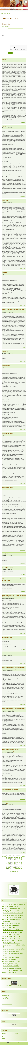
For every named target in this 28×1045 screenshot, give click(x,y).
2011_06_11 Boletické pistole (11, 951)
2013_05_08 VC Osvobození (11, 925)
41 (17, 859)
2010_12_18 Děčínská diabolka (12, 968)
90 (16, 866)
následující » (24, 856)
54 (6, 862)
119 (11, 871)
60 (16, 862)
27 (11, 858)
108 (17, 868)
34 (6, 859)
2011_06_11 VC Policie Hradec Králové (14, 949)
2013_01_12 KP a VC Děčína (11, 927)
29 (14, 858)
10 (16, 855)
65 (8, 863)
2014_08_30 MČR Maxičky (10, 906)
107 (15, 868)
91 (17, 866)
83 (21, 864)
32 (19, 858)
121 (15, 871)
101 (18, 867)
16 (9, 857)
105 (10, 868)
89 (14, 866)
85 (8, 866)
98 (13, 867)
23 (21, 857)
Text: (3, 35)
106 (12, 868)
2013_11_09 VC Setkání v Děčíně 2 (13, 915)
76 (9, 864)
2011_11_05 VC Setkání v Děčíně (12, 940)
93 (21, 866)
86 (9, 866)
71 (17, 863)
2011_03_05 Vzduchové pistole (11, 961)
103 (6, 868)
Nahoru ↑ (20, 1042)
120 (13, 871)
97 (11, 867)
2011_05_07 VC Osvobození (11, 957)
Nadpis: (3, 31)
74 (6, 864)
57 (11, 862)
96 (9, 867)
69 (14, 863)
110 (21, 868)
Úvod (2, 13)
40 (16, 859)
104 (8, 868)
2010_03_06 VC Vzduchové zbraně (13, 970)
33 (21, 858)
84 (6, 866)
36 (9, 859)
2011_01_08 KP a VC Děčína (11, 966)
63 (21, 862)
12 (19, 855)
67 (11, 863)
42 (19, 859)
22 (19, 857)
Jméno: (3, 29)
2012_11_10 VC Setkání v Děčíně (12, 932)
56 (9, 862)
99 (14, 867)
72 (19, 863)
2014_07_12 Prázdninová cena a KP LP (14, 908)
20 (16, 857)
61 (17, 862)
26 (9, 858)
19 (14, 857)
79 (14, 864)
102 (20, 867)
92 (19, 866)
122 (17, 871)
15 (8, 857)
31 (17, 858)
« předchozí (4, 856)
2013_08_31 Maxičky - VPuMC (11, 923)
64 (6, 863)
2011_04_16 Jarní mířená (10, 959)
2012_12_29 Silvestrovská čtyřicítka (13, 930)
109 (19, 868)
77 (11, 864)
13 (21, 855)
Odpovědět (22, 122)
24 (6, 858)
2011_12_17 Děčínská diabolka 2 (12, 936)
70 (16, 863)
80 (16, 864)
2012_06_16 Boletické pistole (11, 934)
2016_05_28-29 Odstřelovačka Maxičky (14, 904)
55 (8, 862)
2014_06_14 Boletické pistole (11, 911)
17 (11, 857)
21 (17, 857)
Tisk (16, 1042)
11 (18, 855)
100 (16, 867)
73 (21, 863)
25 (8, 858)
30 (16, 858)
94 (6, 867)
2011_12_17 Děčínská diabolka (12, 938)
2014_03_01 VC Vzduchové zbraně (13, 913)
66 (9, 863)
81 (17, 864)
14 (6, 857)
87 (11, 866)
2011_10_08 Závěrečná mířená (11, 943)
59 (14, 862)
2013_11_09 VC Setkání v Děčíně (12, 917)
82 (19, 864)
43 (21, 859)
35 (8, 859)
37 (11, 859)
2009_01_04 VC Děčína (9, 972)
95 (8, 867)
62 (19, 862)
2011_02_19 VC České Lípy (11, 964)
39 (14, 859)
